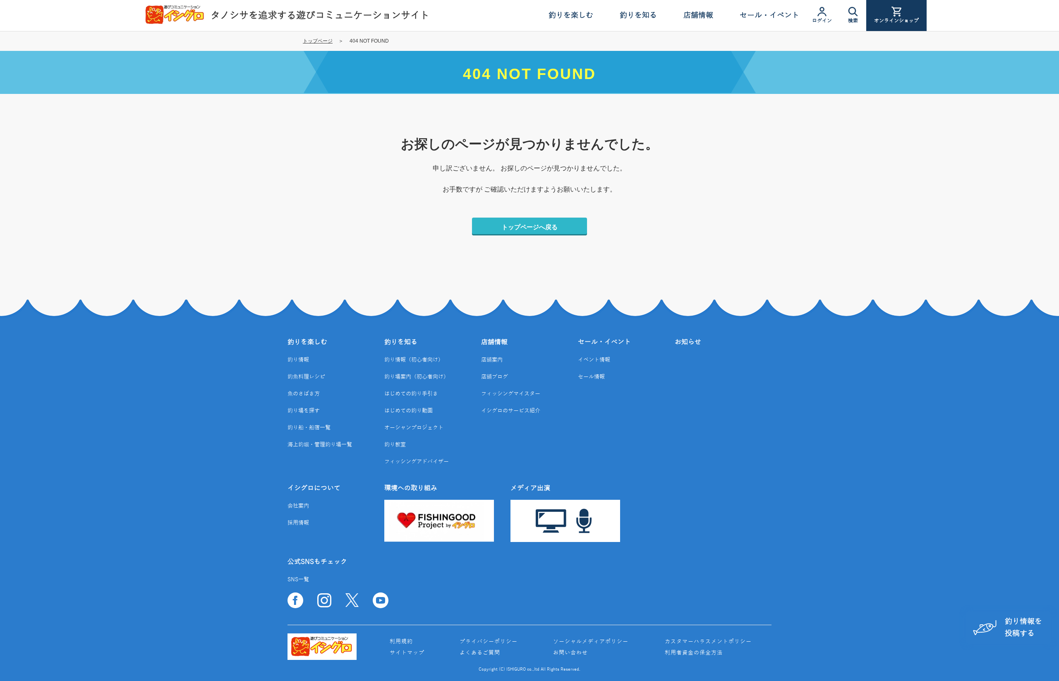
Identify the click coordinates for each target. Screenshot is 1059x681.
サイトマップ (407, 653)
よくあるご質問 (480, 653)
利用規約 (401, 642)
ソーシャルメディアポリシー (590, 642)
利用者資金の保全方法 (694, 653)
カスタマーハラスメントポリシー (708, 642)
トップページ (318, 41)
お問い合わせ (570, 653)
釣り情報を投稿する (1023, 627)
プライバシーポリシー (489, 642)
